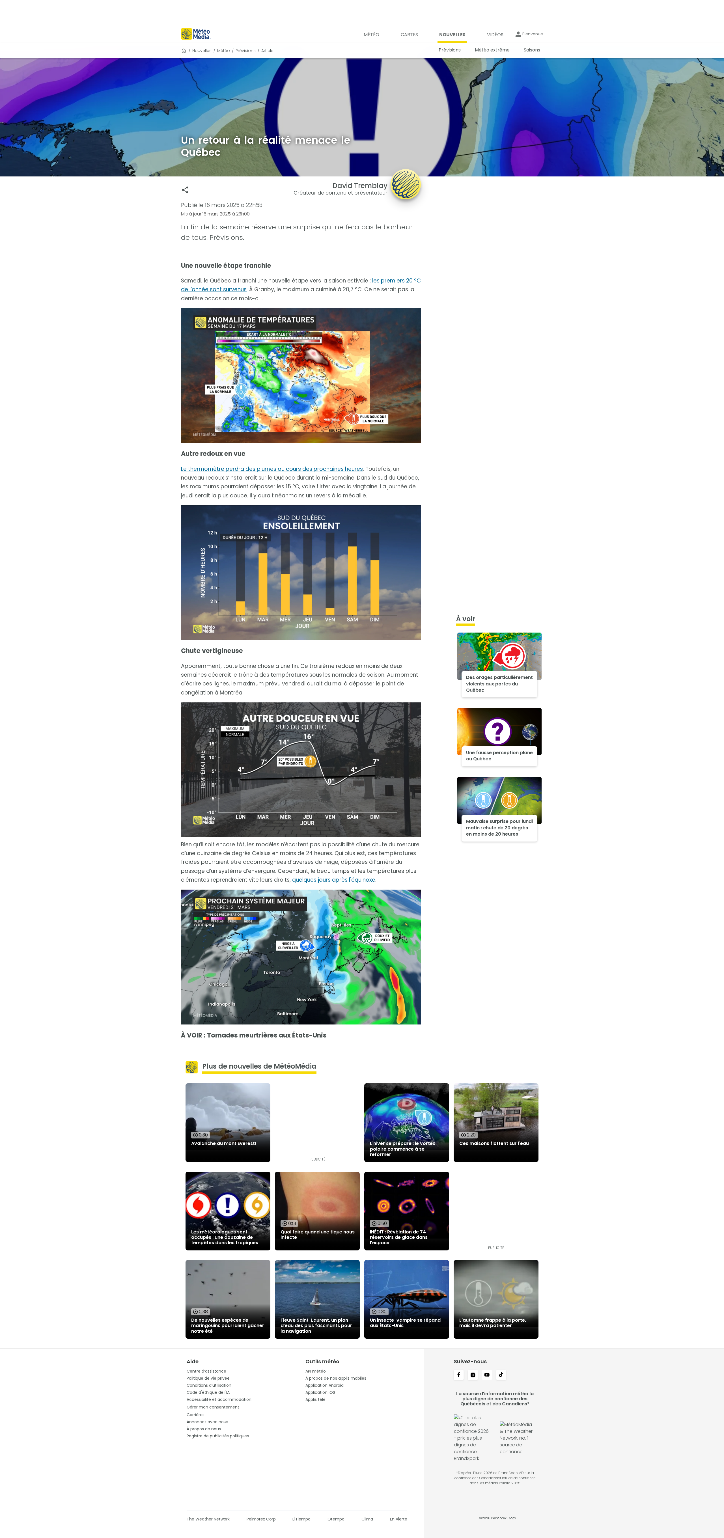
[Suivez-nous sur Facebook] (459, 1375)
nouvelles (202, 50)
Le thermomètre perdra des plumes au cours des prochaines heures (272, 469)
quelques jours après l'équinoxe (333, 880)
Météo (223, 50)
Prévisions (246, 50)
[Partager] (185, 190)
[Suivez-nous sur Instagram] (473, 1375)
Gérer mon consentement (213, 1407)
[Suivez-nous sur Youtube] (487, 1375)
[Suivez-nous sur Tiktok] (501, 1375)
